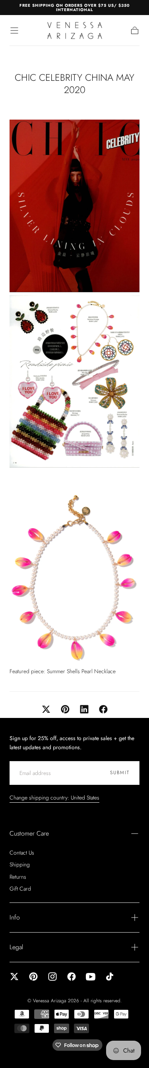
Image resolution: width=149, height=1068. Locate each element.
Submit (120, 772)
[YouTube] (90, 976)
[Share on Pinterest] (65, 709)
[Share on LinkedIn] (84, 709)
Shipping (20, 864)
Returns (18, 877)
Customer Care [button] (29, 833)
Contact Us (22, 853)
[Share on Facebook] (103, 709)
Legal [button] (16, 947)
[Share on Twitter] (46, 709)
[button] (14, 30)
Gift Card (20, 889)
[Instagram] (52, 976)
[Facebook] (71, 976)
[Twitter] (14, 976)
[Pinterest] (33, 976)
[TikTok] (109, 976)
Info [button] (15, 917)
